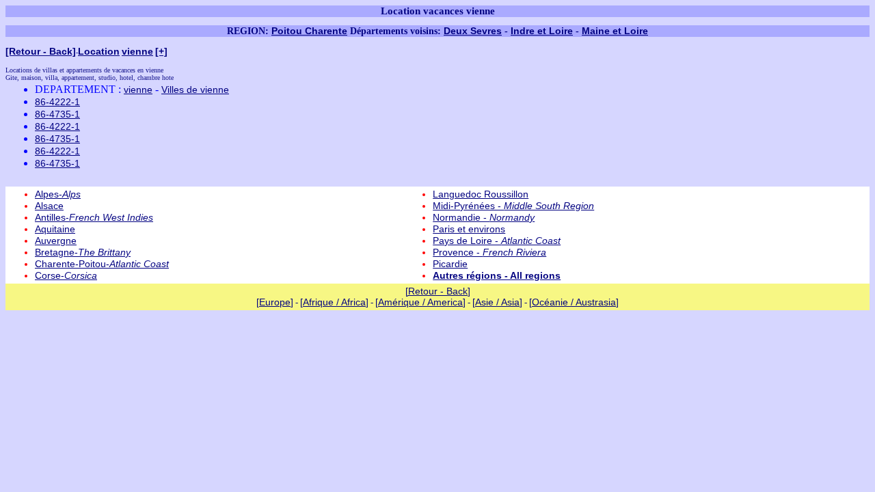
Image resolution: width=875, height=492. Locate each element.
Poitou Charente (309, 30)
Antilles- (94, 217)
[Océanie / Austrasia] (574, 302)
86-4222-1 (57, 101)
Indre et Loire (542, 30)
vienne (137, 51)
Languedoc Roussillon (480, 194)
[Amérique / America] (420, 302)
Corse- (66, 275)
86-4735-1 (57, 114)
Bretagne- (83, 252)
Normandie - (484, 217)
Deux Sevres (473, 30)
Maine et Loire (615, 30)
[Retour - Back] (40, 51)
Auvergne (56, 240)
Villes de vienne (195, 89)
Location (99, 51)
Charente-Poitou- (102, 263)
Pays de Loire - (497, 240)
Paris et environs (469, 228)
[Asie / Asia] (497, 302)
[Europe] (274, 302)
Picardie (450, 263)
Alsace (49, 205)
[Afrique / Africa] (334, 302)
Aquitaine (55, 228)
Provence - (489, 252)
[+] (161, 51)
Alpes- (58, 194)
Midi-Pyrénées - (513, 205)
